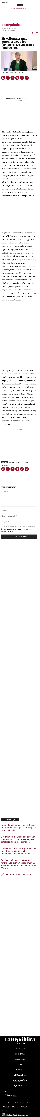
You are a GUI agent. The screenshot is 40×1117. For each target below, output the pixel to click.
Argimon (11, 462)
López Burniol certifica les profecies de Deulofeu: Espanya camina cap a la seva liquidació (18, 828)
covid (26, 462)
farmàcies (5, 465)
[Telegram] (17, 78)
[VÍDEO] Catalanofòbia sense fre (20, 8)
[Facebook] (8, 78)
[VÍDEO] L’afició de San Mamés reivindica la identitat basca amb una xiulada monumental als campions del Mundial (19, 864)
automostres (19, 462)
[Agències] (2, 98)
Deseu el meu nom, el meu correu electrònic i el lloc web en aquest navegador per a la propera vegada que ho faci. (18, 529)
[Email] (27, 78)
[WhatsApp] (3, 78)
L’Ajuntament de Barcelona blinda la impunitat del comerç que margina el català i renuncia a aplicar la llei (18, 839)
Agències (7, 98)
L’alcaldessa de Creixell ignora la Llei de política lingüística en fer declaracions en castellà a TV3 (18, 851)
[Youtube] (24, 1043)
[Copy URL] (22, 78)
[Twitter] (12, 78)
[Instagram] (17, 1043)
